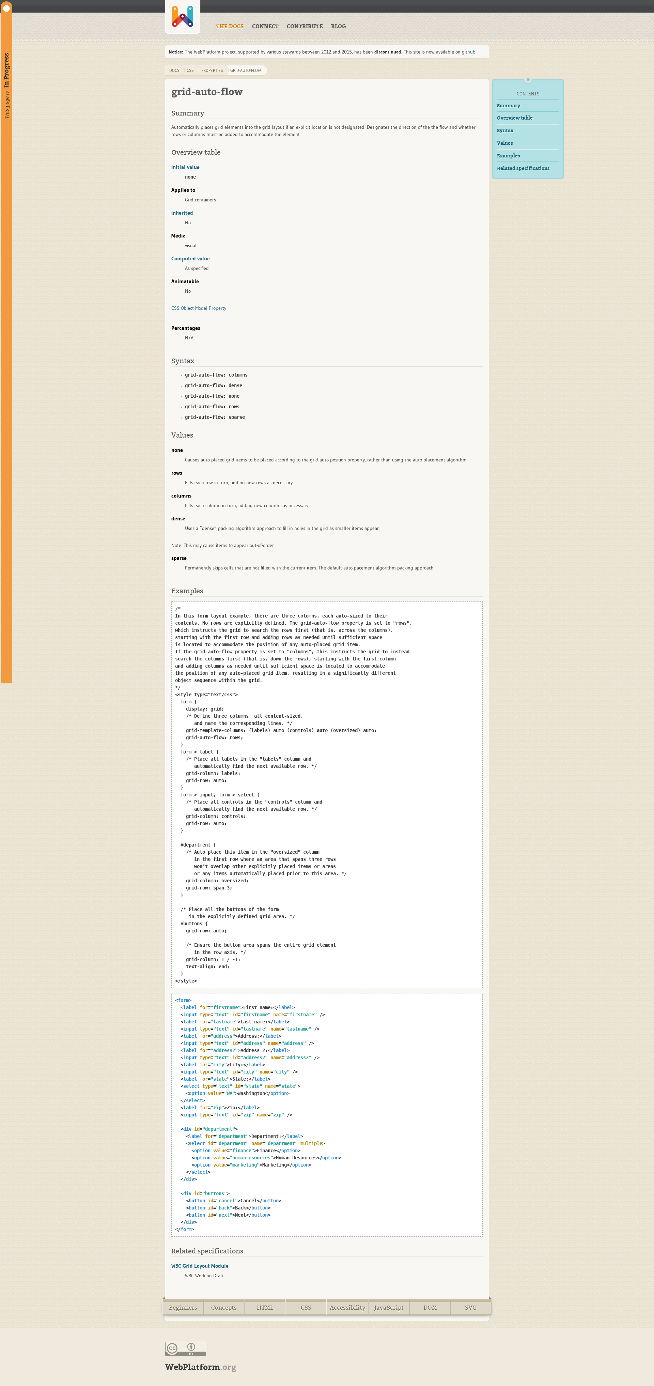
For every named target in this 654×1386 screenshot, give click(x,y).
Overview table (515, 118)
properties (212, 70)
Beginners (183, 1307)
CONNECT (265, 26)
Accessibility (347, 1307)
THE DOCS (230, 26)
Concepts (224, 1307)
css (190, 70)
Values (505, 143)
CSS (306, 1307)
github (469, 52)
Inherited (182, 212)
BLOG (338, 26)
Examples (508, 156)
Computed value (190, 258)
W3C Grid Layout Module (200, 1265)
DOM (430, 1307)
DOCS (174, 70)
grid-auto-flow (245, 70)
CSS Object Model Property (198, 308)
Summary (508, 106)
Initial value (185, 167)
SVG (471, 1307)
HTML (265, 1307)
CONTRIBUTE (305, 26)
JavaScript (389, 1307)
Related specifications (523, 168)
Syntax (505, 131)
